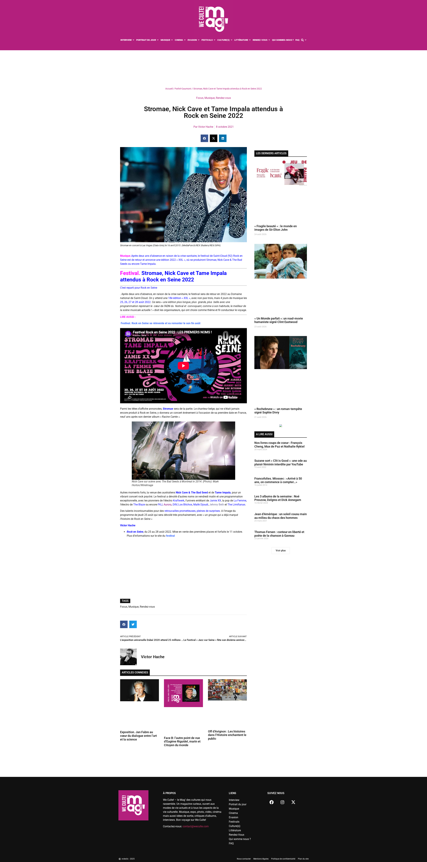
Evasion (233, 817)
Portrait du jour (237, 804)
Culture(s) (234, 826)
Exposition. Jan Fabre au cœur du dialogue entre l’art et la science (138, 735)
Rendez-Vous (236, 834)
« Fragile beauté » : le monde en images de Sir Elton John (275, 228)
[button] (204, 138)
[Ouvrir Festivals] (215, 40)
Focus (199, 97)
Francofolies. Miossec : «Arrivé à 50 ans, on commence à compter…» (278, 480)
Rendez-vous (223, 97)
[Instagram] (282, 802)
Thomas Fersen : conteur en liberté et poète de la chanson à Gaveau (279, 533)
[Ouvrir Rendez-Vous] (269, 40)
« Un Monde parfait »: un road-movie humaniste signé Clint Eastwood (278, 320)
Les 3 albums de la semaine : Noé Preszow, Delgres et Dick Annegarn (277, 498)
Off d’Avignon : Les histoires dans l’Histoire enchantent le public (227, 735)
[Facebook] (271, 802)
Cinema (233, 813)
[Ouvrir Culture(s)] (232, 40)
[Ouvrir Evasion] (199, 40)
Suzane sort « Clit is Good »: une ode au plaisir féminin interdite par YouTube (280, 462)
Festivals (234, 821)
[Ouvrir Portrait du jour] (158, 40)
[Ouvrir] (306, 40)
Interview (234, 800)
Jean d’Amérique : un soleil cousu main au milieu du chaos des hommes (280, 515)
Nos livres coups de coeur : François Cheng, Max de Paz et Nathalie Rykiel (279, 444)
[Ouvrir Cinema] (185, 40)
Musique (209, 97)
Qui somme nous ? (240, 839)
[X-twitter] (293, 802)
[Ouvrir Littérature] (250, 40)
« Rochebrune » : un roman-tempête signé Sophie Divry (278, 410)
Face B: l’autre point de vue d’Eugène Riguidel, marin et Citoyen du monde (182, 741)
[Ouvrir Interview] (133, 40)
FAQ (231, 843)
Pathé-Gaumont (183, 88)
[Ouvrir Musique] (172, 40)
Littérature (235, 830)
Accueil (169, 88)
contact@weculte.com (196, 826)
